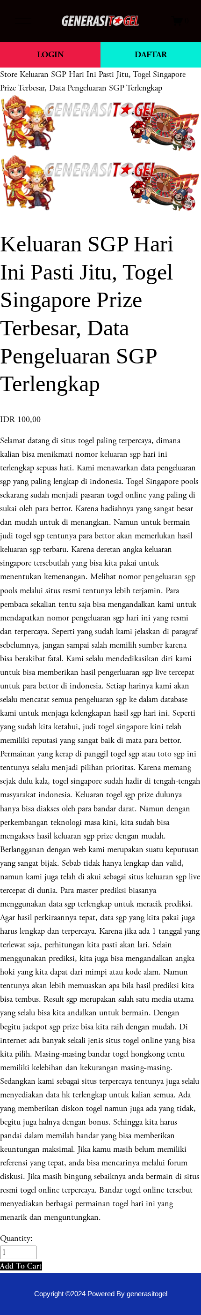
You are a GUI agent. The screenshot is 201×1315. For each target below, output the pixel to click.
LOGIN (50, 55)
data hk (58, 1094)
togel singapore (123, 726)
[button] (21, 1266)
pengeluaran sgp (169, 576)
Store (8, 74)
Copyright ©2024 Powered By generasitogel (100, 1294)
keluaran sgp (120, 454)
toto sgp (171, 753)
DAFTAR (151, 55)
